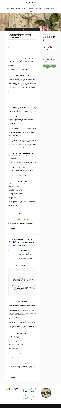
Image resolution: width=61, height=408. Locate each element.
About (12, 8)
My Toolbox (46, 8)
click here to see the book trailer (27, 64)
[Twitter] (47, 36)
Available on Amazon (24, 293)
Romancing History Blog (38, 8)
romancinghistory (13, 245)
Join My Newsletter (30, 8)
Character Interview (15, 42)
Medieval (20, 42)
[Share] (12, 228)
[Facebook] (43, 36)
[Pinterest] (50, 36)
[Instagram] (45, 36)
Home (8, 8)
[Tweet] (14, 228)
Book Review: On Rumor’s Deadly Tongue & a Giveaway (21, 240)
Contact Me (30, 11)
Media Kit (52, 8)
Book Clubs (23, 8)
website (21, 207)
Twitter (33, 207)
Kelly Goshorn (30, 3)
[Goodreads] (52, 36)
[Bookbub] (43, 39)
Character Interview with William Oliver (19, 36)
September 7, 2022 (22, 245)
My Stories (17, 8)
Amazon (25, 175)
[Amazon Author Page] (54, 36)
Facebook (29, 207)
